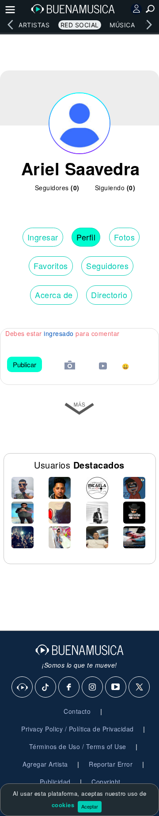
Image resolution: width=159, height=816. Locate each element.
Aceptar (89, 806)
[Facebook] (69, 687)
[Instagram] (92, 687)
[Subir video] (103, 367)
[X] (139, 687)
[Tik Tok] (46, 687)
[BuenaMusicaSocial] (22, 687)
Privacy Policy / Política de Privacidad (77, 728)
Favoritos (51, 265)
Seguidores (107, 265)
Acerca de (54, 294)
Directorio (109, 294)
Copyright (106, 781)
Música (122, 25)
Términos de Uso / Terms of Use (77, 746)
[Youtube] (116, 687)
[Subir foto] (70, 366)
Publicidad (55, 781)
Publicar (24, 364)
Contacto (77, 711)
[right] (149, 24)
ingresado (59, 333)
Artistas (34, 25)
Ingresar (42, 237)
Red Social (80, 25)
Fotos (124, 237)
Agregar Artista (45, 764)
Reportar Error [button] (110, 764)
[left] (10, 24)
